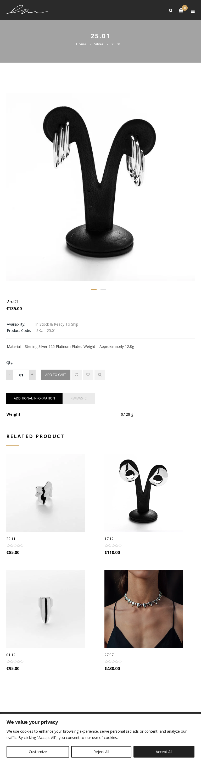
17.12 (109, 538)
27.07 (109, 654)
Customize (38, 751)
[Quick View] (99, 375)
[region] (100, 738)
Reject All (101, 751)
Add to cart (55, 374)
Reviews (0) (79, 398)
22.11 (10, 538)
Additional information (34, 398)
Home (81, 44)
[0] (178, 10)
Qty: (9, 362)
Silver (99, 44)
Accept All (164, 751)
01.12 (10, 654)
